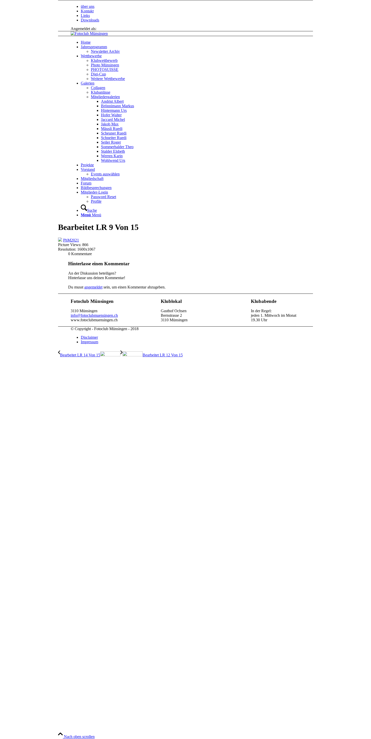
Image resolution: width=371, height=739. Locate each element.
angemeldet (93, 287)
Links (85, 15)
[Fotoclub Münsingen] (89, 33)
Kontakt (87, 11)
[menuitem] (203, 6)
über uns (87, 6)
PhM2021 (71, 240)
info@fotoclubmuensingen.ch (94, 315)
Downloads (90, 20)
